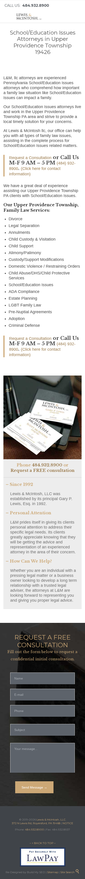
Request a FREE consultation (42, 470)
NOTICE (68, 823)
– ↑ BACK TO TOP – (43, 843)
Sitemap (52, 872)
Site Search (69, 872)
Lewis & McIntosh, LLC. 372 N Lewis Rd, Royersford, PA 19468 (39, 821)
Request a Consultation (30, 157)
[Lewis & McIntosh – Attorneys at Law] (29, 16)
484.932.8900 (47, 465)
